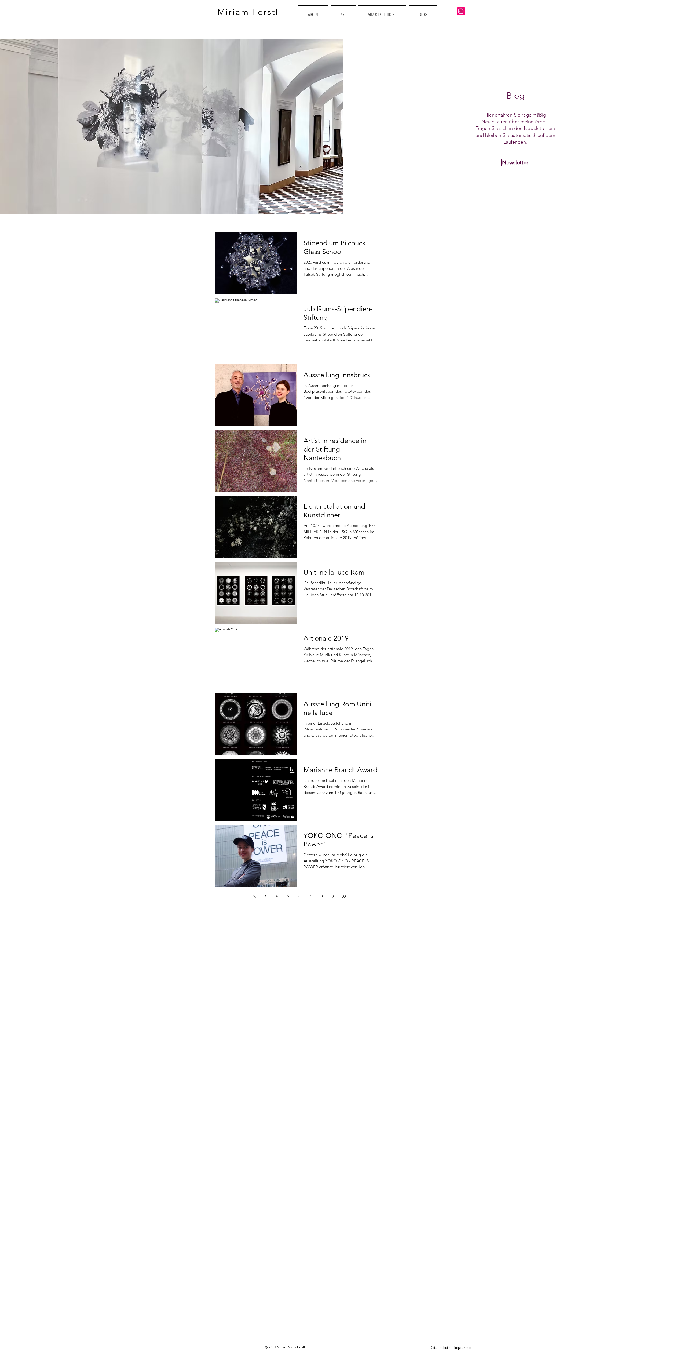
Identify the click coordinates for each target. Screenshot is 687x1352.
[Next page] (333, 896)
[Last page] (344, 896)
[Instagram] (461, 11)
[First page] (254, 896)
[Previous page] (265, 896)
